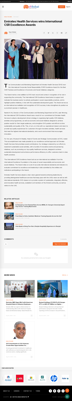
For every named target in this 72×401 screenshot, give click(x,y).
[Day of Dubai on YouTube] (61, 33)
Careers (16, 391)
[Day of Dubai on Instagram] (57, 33)
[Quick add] (67, 391)
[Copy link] (66, 33)
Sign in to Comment (60, 244)
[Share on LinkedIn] (53, 33)
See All (64, 275)
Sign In (68, 6)
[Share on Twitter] (48, 33)
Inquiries (61, 6)
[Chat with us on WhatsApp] (67, 397)
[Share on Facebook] (44, 33)
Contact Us (27, 391)
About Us (6, 391)
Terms (38, 391)
